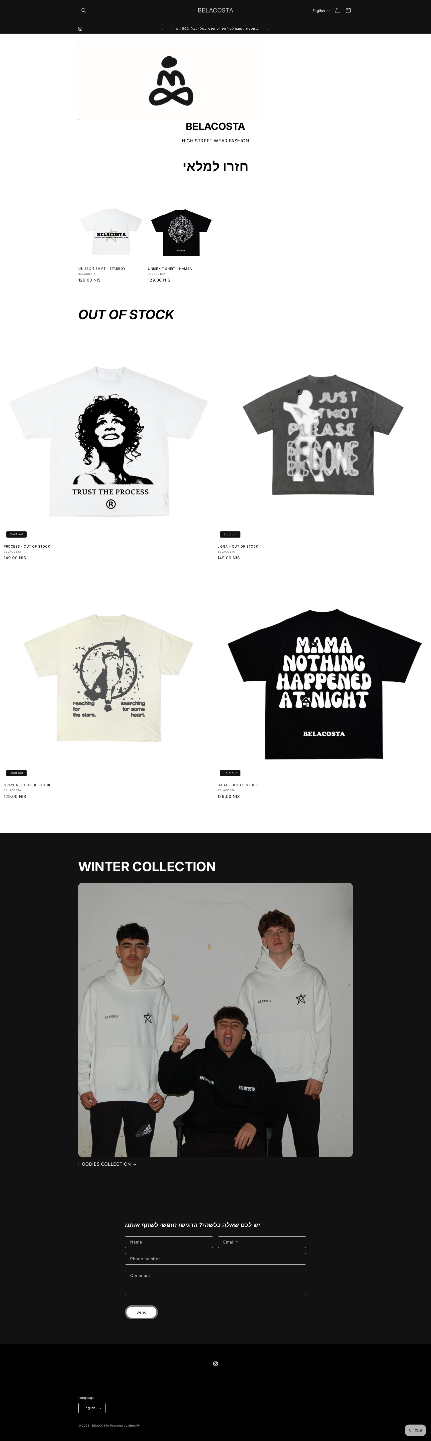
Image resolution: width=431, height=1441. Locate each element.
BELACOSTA (100, 1425)
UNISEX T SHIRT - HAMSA (170, 269)
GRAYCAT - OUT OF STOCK (27, 785)
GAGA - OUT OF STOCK (237, 785)
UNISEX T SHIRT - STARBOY (101, 269)
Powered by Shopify (125, 1425)
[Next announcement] (268, 28)
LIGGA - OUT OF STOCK (237, 546)
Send (141, 1312)
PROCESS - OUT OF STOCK (27, 546)
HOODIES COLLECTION (104, 1164)
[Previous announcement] (162, 28)
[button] (83, 10)
